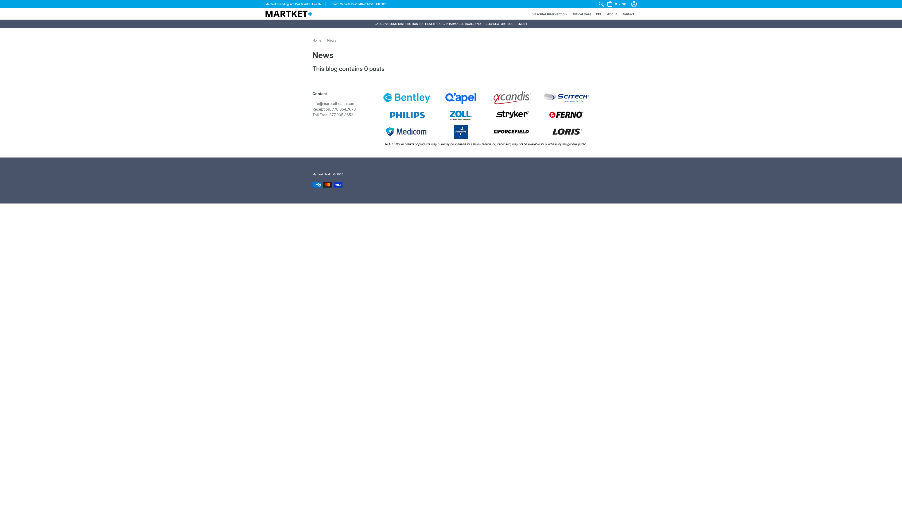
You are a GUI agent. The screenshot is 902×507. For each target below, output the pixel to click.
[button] (617, 4)
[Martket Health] (288, 13)
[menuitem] (601, 4)
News (331, 40)
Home (316, 40)
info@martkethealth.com (333, 103)
